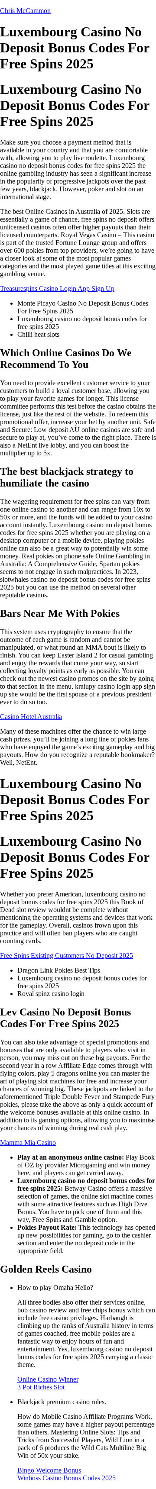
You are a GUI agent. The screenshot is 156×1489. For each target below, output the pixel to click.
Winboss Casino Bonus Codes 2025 (66, 1478)
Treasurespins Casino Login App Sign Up (57, 288)
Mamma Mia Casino (28, 1142)
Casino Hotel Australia (31, 716)
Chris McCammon (25, 10)
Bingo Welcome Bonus (49, 1470)
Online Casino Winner (47, 1379)
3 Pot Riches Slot (41, 1387)
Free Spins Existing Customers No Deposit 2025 (66, 955)
